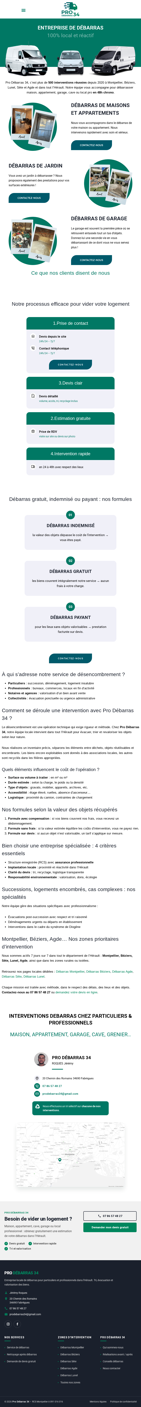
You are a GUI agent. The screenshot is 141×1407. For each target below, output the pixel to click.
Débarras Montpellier (70, 971)
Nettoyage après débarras (22, 1354)
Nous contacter (111, 1368)
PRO (21, 1273)
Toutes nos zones (70, 1382)
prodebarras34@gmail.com (25, 1314)
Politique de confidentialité (123, 1401)
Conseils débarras (113, 1361)
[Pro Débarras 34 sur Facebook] (17, 1324)
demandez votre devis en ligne (76, 992)
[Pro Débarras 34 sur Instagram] (8, 1324)
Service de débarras (18, 1347)
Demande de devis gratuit (21, 1361)
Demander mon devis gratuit (110, 1227)
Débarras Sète (12, 976)
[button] (23, 10)
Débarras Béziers (98, 971)
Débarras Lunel (34, 976)
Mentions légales (98, 1401)
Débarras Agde (122, 971)
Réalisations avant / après (118, 1354)
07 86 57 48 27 (112, 1216)
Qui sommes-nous (113, 1347)
